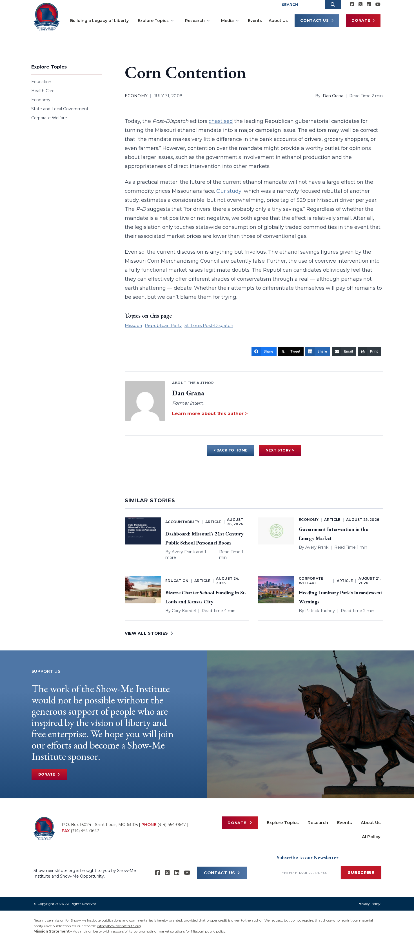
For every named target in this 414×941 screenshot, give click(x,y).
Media (227, 20)
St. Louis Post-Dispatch (208, 325)
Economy (40, 99)
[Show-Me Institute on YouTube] (377, 4)
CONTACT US (219, 872)
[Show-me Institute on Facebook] (352, 4)
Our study (228, 191)
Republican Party (163, 325)
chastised (221, 121)
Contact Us (314, 20)
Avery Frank (183, 551)
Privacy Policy (368, 904)
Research (195, 20)
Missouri (133, 325)
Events (255, 20)
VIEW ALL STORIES (146, 633)
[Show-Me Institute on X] (360, 4)
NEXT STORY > (280, 450)
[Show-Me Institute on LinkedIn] (369, 4)
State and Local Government (59, 108)
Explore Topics (153, 20)
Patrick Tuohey (320, 610)
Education (41, 81)
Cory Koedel (184, 610)
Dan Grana (333, 95)
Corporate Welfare (49, 117)
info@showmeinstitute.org (119, 926)
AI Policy (371, 836)
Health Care (43, 90)
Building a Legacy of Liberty (99, 20)
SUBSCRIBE (361, 872)
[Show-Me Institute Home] (47, 16)
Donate (360, 20)
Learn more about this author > (210, 413)
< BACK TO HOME (230, 450)
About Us (278, 20)
